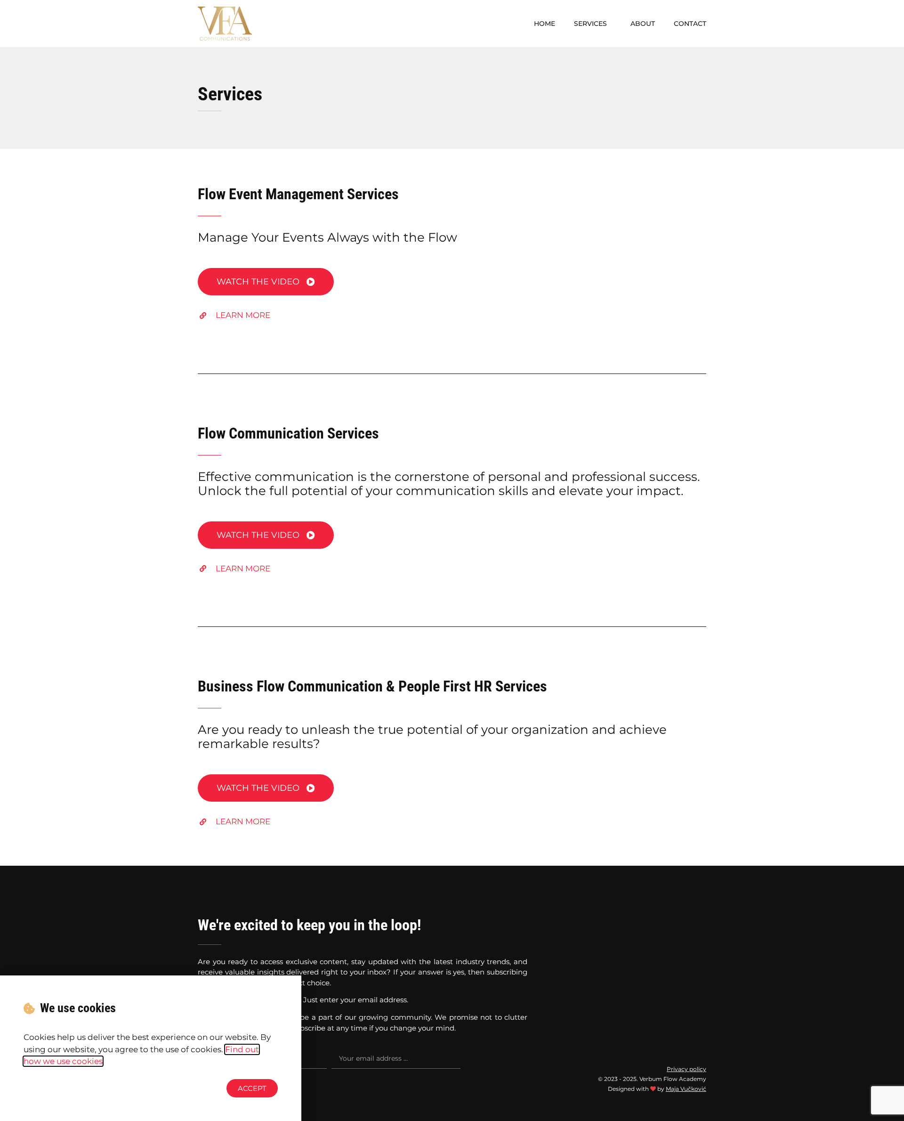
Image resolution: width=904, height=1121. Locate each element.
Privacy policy (686, 1068)
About (642, 23)
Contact (690, 23)
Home (544, 23)
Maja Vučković (686, 1088)
